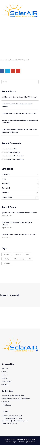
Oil (30, 259)
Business (6, 254)
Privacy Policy (6, 381)
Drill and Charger (14, 152)
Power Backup (6, 405)
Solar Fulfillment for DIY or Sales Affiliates (15, 399)
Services (4, 372)
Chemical (18, 254)
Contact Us (5, 385)
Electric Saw (12, 149)
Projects (4, 378)
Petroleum (5, 192)
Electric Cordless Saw (16, 156)
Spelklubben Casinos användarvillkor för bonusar (19, 97)
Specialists (7, 263)
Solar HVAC (5, 402)
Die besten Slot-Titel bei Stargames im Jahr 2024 (18, 113)
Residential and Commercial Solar (12, 395)
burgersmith (26, 60)
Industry (6, 259)
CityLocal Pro (31, 442)
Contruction (5, 174)
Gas (27, 254)
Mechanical (5, 188)
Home (3, 25)
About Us (4, 369)
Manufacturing (19, 259)
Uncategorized (12, 25)
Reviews (4, 375)
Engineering (5, 183)
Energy (3, 179)
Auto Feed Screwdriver (16, 159)
